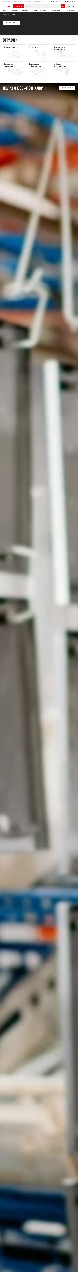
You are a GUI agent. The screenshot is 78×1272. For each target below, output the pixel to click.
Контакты (43, 10)
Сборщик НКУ (27, 1)
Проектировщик (15, 1)
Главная (5, 14)
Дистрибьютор (6, 1)
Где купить (35, 10)
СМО (21, 1)
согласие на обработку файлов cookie (60, 1263)
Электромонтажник (37, 1)
